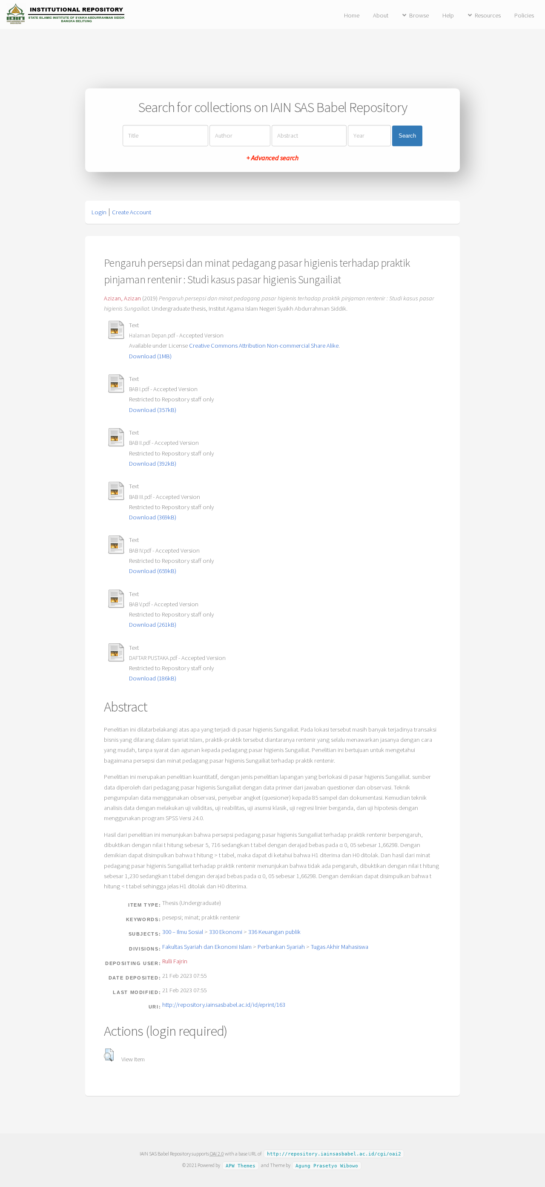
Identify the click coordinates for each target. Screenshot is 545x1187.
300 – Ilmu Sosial (182, 932)
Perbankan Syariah (281, 947)
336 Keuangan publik (274, 932)
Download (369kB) (152, 517)
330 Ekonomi (225, 932)
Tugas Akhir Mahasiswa (339, 947)
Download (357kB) (152, 410)
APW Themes (240, 1165)
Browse (419, 15)
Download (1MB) (150, 356)
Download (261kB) (152, 624)
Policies (524, 15)
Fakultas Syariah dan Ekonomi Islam (207, 947)
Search (407, 136)
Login (99, 212)
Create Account (131, 212)
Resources (488, 15)
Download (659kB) (152, 571)
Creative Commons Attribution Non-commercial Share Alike (263, 345)
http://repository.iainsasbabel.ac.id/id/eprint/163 (223, 1004)
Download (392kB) (152, 463)
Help (448, 15)
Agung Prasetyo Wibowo (326, 1165)
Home (351, 15)
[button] (109, 1055)
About (380, 15)
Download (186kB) (152, 678)
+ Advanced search (272, 158)
